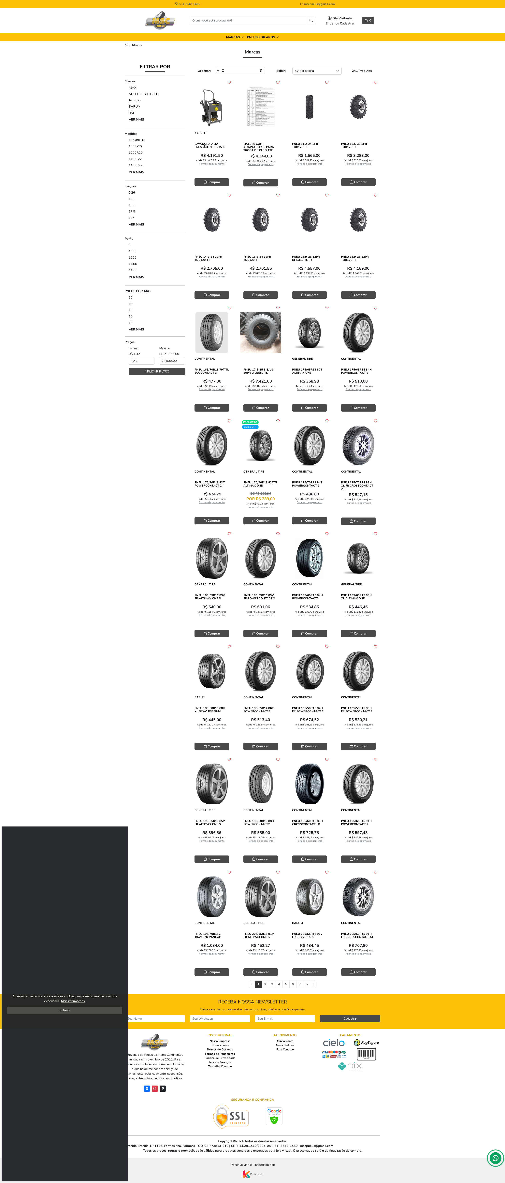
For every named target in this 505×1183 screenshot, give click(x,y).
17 (131, 323)
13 (131, 297)
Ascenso (135, 100)
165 (132, 205)
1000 (133, 258)
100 (132, 251)
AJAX (132, 87)
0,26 (132, 192)
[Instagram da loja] (155, 1089)
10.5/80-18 (137, 140)
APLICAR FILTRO (157, 371)
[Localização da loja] (163, 1089)
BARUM (134, 106)
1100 (133, 270)
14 (131, 304)
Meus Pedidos (285, 1045)
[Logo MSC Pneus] (160, 20)
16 (131, 316)
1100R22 (136, 165)
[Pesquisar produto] (311, 20)
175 (132, 218)
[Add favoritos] (229, 82)
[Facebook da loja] (147, 1089)
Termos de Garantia (220, 1049)
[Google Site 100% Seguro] (274, 1116)
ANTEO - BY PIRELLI (144, 94)
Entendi (65, 1010)
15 (131, 310)
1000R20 (136, 153)
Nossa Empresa (220, 1041)
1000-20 (135, 146)
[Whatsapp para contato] (495, 1159)
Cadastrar (350, 1018)
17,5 (132, 211)
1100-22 (135, 159)
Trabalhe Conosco (220, 1066)
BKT (131, 113)
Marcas (137, 45)
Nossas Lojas (220, 1045)
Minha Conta (285, 1041)
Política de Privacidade (220, 1058)
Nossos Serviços (220, 1062)
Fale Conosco (285, 1049)
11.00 (133, 264)
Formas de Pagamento (220, 1054)
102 (132, 199)
